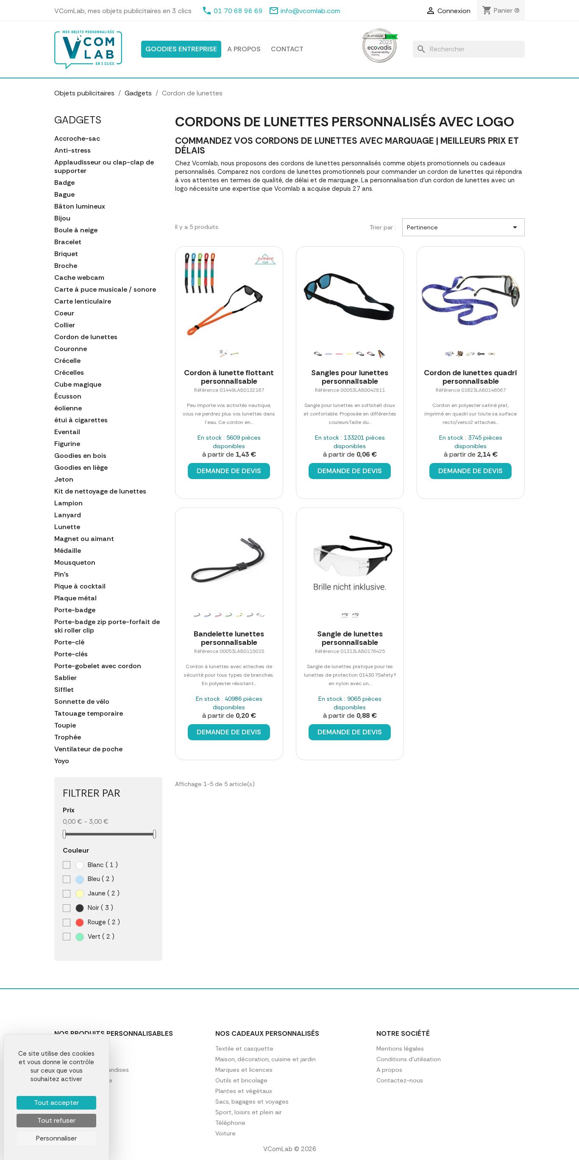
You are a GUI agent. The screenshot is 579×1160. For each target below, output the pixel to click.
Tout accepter (56, 1102)
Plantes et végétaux (243, 1091)
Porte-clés (71, 654)
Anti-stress (72, 150)
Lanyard (67, 515)
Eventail (67, 432)
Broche (65, 266)
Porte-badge (74, 610)
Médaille (67, 551)
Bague (64, 194)
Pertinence (463, 227)
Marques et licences (244, 1070)
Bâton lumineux (79, 206)
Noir (99, 907)
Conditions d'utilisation (408, 1059)
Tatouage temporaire (88, 713)
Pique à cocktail (80, 586)
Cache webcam (79, 277)
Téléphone (230, 1123)
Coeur (64, 313)
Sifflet (64, 690)
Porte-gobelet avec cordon (97, 666)
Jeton (63, 479)
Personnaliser (56, 1138)
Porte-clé (69, 642)
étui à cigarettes (81, 420)
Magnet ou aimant (84, 539)
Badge (64, 182)
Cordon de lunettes (85, 337)
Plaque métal (75, 598)
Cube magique (77, 384)
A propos (244, 49)
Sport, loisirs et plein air (248, 1112)
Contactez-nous (399, 1080)
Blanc (102, 865)
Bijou (62, 218)
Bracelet (67, 242)
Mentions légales (400, 1048)
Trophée (67, 737)
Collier (64, 325)
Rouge (103, 922)
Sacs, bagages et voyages (252, 1101)
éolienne (68, 408)
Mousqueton (74, 562)
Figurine (67, 444)
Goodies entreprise (181, 49)
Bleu (100, 879)
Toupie (65, 725)
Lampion (68, 503)
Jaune (103, 893)
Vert (100, 936)
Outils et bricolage (241, 1080)
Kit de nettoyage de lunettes (100, 491)
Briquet (66, 254)
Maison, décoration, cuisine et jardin (265, 1059)
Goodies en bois (80, 456)
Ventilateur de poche (88, 749)
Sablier (65, 678)
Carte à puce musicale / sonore (105, 289)
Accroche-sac (77, 138)
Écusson (67, 396)
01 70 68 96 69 (238, 10)
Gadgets (77, 119)
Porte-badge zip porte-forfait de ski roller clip (107, 626)
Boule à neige (75, 230)
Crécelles (69, 372)
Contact (287, 49)
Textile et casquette (244, 1048)
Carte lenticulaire (82, 301)
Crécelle (67, 361)
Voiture (225, 1133)
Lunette (67, 527)
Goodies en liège (81, 467)
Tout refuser (56, 1120)
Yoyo (61, 761)
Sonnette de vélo (81, 701)
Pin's (61, 574)
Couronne (70, 349)
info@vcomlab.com (310, 10)
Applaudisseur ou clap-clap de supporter (104, 166)
